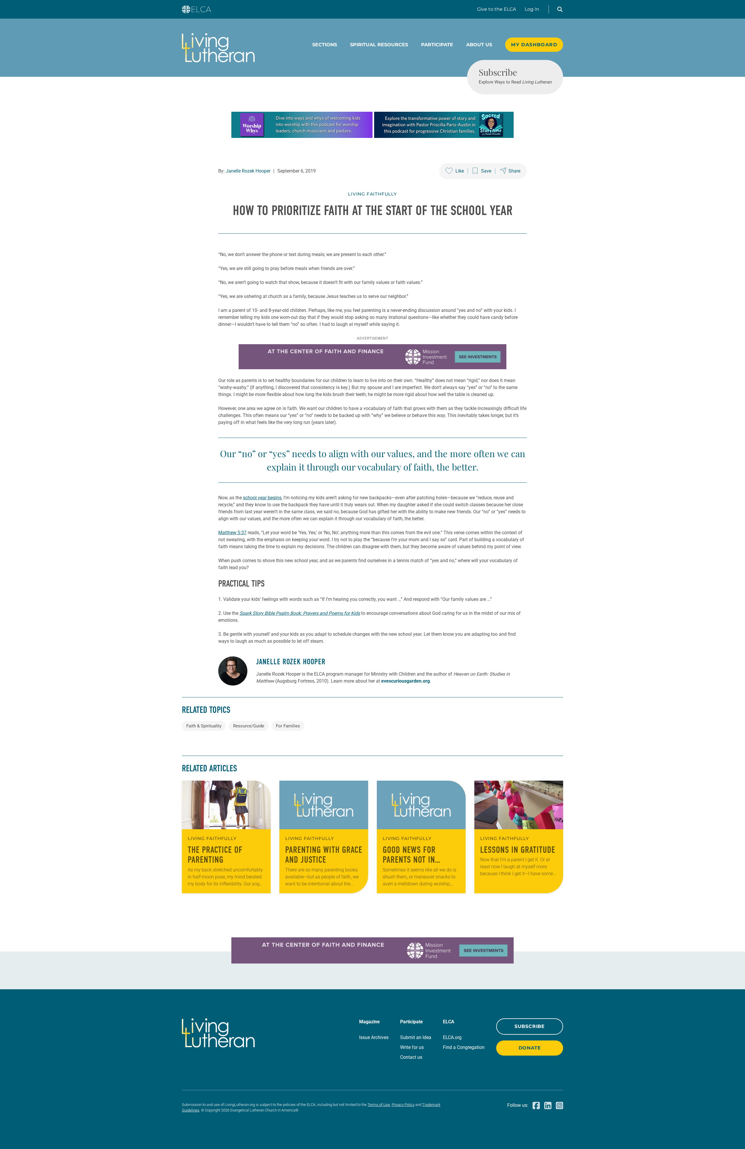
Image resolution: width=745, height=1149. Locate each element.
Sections (324, 44)
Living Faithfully (372, 194)
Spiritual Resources (379, 44)
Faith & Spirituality (203, 726)
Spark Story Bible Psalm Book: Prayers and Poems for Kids (300, 613)
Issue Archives (374, 1037)
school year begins (262, 497)
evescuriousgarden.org (405, 681)
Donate (530, 1048)
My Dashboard (534, 44)
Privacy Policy (403, 1104)
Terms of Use (379, 1104)
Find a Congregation (464, 1047)
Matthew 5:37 (232, 532)
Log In (532, 9)
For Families (288, 726)
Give (496, 9)
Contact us (411, 1057)
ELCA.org (452, 1037)
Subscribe (530, 1026)
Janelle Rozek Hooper (248, 171)
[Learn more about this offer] (372, 136)
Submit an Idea (415, 1037)
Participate (437, 44)
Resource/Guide (248, 726)
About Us (479, 44)
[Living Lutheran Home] (218, 47)
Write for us (412, 1047)
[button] (560, 9)
